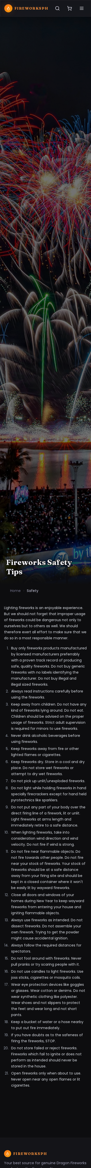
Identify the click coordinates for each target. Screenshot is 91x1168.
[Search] (57, 8)
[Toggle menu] (82, 8)
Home (15, 590)
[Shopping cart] (69, 8)
